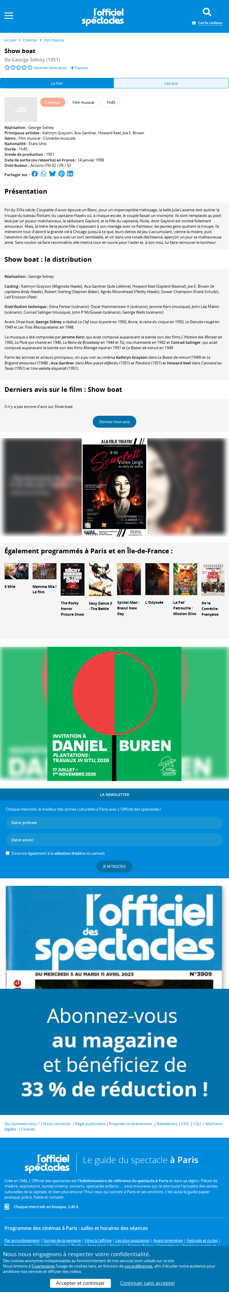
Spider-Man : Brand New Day (128, 608)
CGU (197, 1123)
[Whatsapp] (43, 174)
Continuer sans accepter (147, 1283)
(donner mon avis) (50, 67)
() (51, 286)
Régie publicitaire (90, 1123)
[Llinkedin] (70, 174)
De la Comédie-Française (210, 608)
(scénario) (69, 306)
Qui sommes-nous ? (22, 1123)
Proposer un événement (130, 1123)
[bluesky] (52, 174)
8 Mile (9, 586)
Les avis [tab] (171, 83)
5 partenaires (43, 1266)
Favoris (81, 67)
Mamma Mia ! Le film (44, 589)
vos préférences (138, 1266)
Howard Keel (109, 132)
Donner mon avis (114, 421)
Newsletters (167, 1123)
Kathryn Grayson (57, 132)
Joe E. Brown (133, 132)
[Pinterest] (62, 174)
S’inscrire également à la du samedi (58, 853)
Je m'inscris (114, 866)
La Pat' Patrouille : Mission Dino (184, 608)
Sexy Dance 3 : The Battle (100, 606)
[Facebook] (35, 174)
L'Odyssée (154, 602)
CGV (185, 1123)
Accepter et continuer (80, 1283)
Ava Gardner (85, 132)
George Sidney (41, 127)
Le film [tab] (57, 83)
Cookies (28, 1129)
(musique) (169, 306)
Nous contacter (57, 1123)
